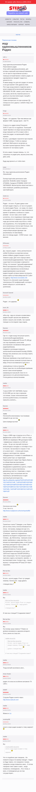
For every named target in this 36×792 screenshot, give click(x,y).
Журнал (21, 24)
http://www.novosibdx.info (19, 278)
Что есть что (18, 21)
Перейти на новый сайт (18, 13)
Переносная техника (9, 40)
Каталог (9, 21)
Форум (27, 24)
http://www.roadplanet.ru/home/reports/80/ (16, 511)
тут (10, 713)
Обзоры (28, 19)
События (16, 19)
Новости (8, 19)
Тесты (22, 19)
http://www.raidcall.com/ (10, 700)
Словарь (27, 21)
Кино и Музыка (12, 24)
